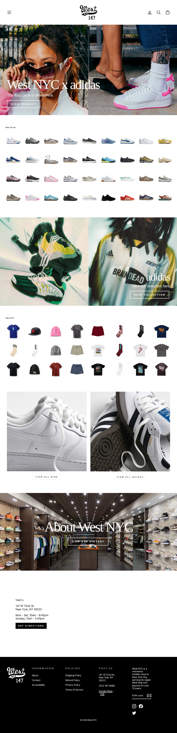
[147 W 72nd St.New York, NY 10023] (88, 614)
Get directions (31, 625)
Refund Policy (72, 680)
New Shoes (11, 127)
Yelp (102, 694)
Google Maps (106, 691)
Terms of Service (74, 689)
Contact (36, 680)
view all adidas (130, 477)
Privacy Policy (72, 684)
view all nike (46, 477)
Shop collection (150, 294)
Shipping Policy (73, 675)
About (35, 675)
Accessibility (38, 684)
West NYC (10, 318)
